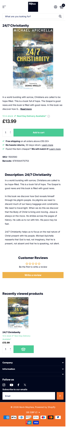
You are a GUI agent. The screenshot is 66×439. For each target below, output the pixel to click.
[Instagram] (3, 384)
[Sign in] (55, 7)
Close (33, 362)
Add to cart (38, 132)
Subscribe (60, 396)
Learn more (47, 145)
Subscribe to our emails (14, 389)
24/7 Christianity (11, 332)
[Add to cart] (24, 349)
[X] (25, 385)
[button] (11, 130)
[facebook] (18, 385)
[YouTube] (11, 385)
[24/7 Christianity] (18, 312)
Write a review (33, 275)
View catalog (4, 6)
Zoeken (60, 16)
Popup (48, 116)
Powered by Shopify (45, 407)
